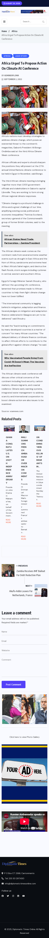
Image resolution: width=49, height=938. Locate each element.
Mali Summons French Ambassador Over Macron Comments (24, 458)
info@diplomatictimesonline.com (20, 883)
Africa (14, 31)
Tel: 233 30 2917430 (14, 878)
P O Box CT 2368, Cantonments (19, 873)
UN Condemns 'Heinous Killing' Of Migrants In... (39, 452)
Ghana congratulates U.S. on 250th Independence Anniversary (9, 460)
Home (4, 31)
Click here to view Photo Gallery (24, 737)
